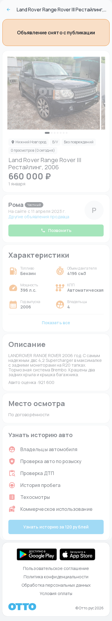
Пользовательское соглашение (56, 568)
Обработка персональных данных (56, 585)
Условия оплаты (56, 593)
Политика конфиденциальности (56, 577)
